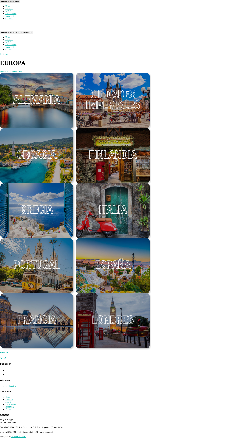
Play (2, 72)
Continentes (10, 386)
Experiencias (10, 13)
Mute (19, 72)
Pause (6, 72)
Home (8, 6)
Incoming (9, 16)
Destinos (9, 8)
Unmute (13, 72)
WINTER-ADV (18, 436)
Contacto (9, 18)
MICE (8, 11)
